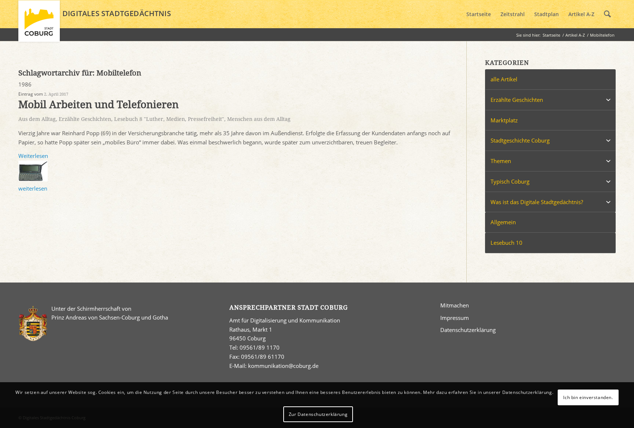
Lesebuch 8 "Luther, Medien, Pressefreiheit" (169, 119)
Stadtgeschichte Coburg (520, 140)
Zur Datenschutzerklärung (318, 414)
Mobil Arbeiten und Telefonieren (98, 105)
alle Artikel (504, 79)
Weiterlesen (33, 155)
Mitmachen (454, 305)
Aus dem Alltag (37, 119)
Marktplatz (504, 120)
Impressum (454, 317)
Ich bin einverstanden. (588, 397)
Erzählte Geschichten (85, 119)
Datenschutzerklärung (468, 329)
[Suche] (607, 14)
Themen (501, 161)
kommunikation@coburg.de (283, 365)
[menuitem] (479, 14)
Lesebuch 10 (506, 242)
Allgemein (503, 222)
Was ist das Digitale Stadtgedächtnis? (537, 202)
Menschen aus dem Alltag (259, 119)
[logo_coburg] (39, 24)
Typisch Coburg (510, 181)
